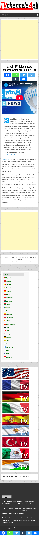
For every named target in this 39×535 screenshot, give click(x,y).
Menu (6, 15)
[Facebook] (7, 75)
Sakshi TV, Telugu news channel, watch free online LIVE (19, 68)
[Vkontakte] (23, 79)
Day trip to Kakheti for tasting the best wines (19, 262)
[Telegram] (23, 75)
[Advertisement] (19, 39)
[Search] (37, 15)
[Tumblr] (15, 79)
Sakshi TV (5, 159)
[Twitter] (31, 75)
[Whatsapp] (15, 75)
